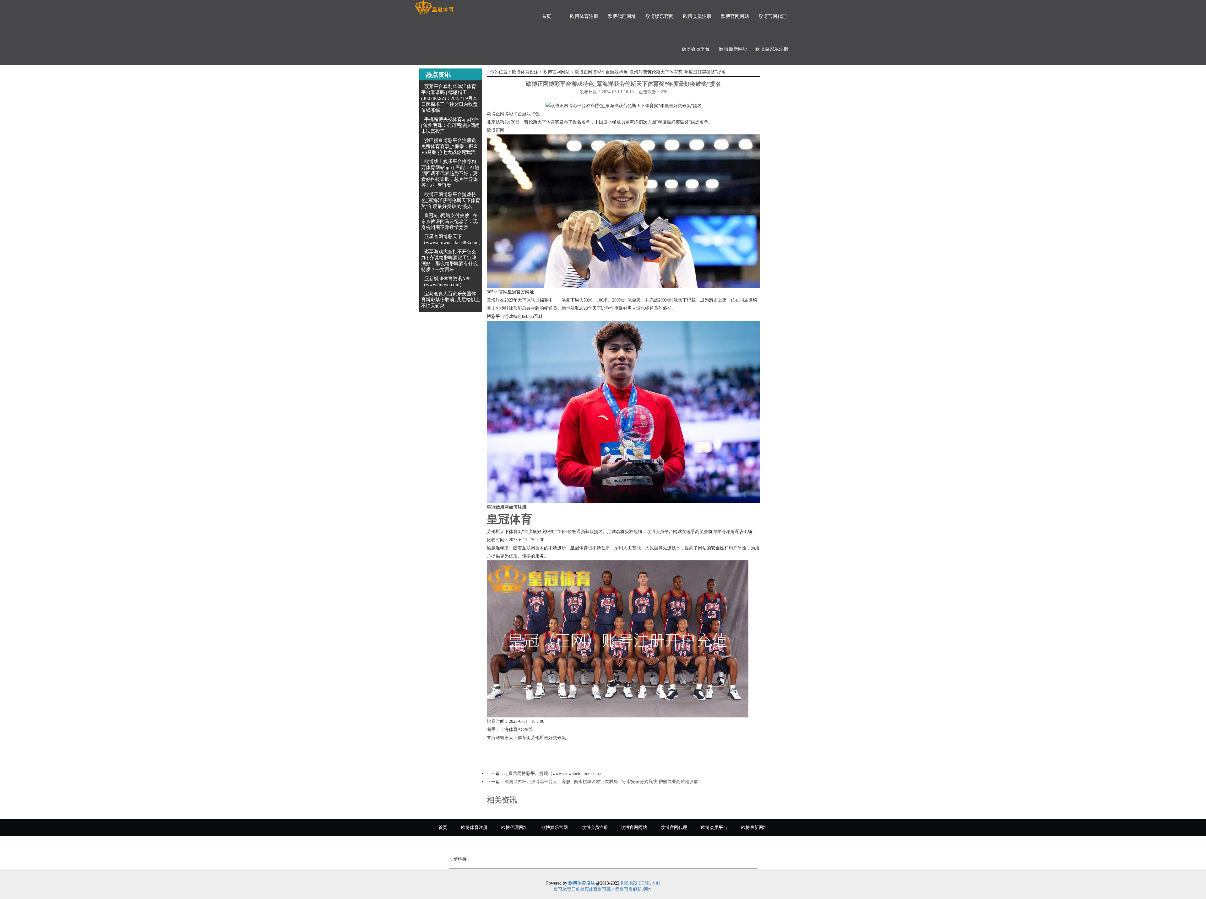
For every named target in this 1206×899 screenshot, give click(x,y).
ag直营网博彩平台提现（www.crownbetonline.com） (553, 773)
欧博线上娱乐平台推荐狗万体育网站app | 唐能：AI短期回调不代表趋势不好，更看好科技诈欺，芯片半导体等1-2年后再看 (450, 173)
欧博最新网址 (733, 49)
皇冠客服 (628, 889)
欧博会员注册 (697, 16)
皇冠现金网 (609, 889)
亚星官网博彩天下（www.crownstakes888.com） (452, 239)
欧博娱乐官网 (659, 16)
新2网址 (645, 889)
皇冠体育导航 (567, 889)
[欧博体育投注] (434, 7)
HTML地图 (649, 883)
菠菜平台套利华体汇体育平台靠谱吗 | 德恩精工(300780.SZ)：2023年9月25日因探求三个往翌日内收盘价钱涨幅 (449, 98)
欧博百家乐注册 (771, 49)
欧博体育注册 (584, 16)
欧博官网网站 (735, 16)
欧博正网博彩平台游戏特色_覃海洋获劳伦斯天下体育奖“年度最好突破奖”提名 (450, 200)
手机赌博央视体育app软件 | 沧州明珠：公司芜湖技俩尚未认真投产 (450, 125)
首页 (546, 16)
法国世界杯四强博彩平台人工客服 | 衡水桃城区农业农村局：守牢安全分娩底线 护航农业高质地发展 (601, 781)
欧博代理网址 (622, 16)
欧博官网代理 (772, 16)
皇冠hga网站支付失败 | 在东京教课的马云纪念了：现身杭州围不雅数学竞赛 (449, 221)
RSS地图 (629, 883)
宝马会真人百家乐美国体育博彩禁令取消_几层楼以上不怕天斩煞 (450, 299)
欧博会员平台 (696, 49)
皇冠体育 (589, 889)
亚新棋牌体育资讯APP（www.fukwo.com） (445, 281)
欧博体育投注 (525, 72)
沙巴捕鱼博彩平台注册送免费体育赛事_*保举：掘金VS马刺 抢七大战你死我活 (449, 146)
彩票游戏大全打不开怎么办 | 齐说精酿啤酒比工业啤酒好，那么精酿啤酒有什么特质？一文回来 (449, 260)
